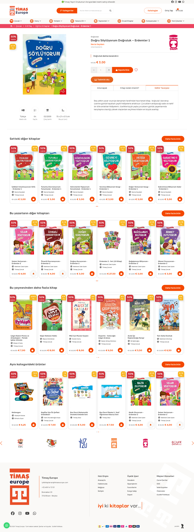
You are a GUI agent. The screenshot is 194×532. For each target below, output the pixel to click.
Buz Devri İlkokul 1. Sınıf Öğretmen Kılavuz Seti (80, 413)
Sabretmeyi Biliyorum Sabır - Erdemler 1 (140, 188)
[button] (33, 199)
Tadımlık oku (103, 79)
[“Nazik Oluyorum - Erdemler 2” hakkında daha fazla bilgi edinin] (121, 424)
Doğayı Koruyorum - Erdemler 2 (50, 262)
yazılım (176, 526)
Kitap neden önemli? (129, 88)
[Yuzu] (49, 443)
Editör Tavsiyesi (162, 88)
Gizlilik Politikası (57, 526)
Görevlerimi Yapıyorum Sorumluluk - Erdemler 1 (51, 188)
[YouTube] (179, 1)
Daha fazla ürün (173, 139)
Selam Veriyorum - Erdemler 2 (136, 413)
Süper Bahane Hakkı (20, 336)
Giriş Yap (169, 10)
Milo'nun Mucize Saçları (50, 336)
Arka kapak (102, 88)
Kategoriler (68, 10)
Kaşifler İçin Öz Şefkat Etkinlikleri (21, 413)
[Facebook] (172, 1)
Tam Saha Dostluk (136, 336)
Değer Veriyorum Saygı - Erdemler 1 (110, 188)
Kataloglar (153, 10)
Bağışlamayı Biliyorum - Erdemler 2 (110, 262)
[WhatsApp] (183, 1)
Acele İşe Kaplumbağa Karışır (108, 337)
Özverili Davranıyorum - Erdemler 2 (23, 262)
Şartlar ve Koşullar (45, 526)
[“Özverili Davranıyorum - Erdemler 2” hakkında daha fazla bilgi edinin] (34, 273)
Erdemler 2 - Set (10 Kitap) (82, 261)
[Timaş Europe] (20, 487)
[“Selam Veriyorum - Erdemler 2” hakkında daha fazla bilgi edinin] (150, 424)
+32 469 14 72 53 (48, 487)
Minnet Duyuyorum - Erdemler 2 (138, 262)
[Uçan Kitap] (18, 443)
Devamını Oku (104, 113)
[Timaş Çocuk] (112, 443)
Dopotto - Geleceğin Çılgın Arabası (78, 337)
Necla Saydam (97, 44)
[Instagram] (176, 1)
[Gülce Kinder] (174, 443)
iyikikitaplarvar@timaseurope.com (55, 482)
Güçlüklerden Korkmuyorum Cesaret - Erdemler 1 (170, 188)
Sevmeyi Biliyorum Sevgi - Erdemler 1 (81, 188)
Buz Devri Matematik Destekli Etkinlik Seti (50, 413)
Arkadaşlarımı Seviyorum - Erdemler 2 (170, 262)
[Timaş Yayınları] (80, 443)
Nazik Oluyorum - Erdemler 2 (107, 413)
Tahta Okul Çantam (166, 336)
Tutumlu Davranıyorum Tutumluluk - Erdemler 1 (22, 188)
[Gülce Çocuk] (143, 443)
